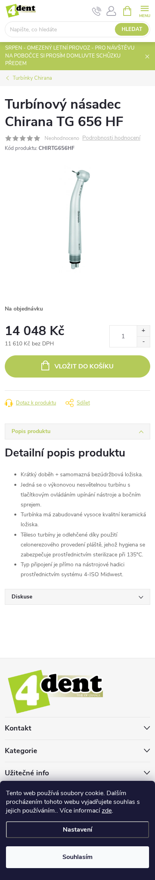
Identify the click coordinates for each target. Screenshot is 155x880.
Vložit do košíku (84, 366)
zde (107, 810)
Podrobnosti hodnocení (111, 138)
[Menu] (144, 10)
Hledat (132, 29)
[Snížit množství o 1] (143, 341)
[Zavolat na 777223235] (97, 11)
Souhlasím (77, 857)
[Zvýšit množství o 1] (143, 331)
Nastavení (77, 829)
